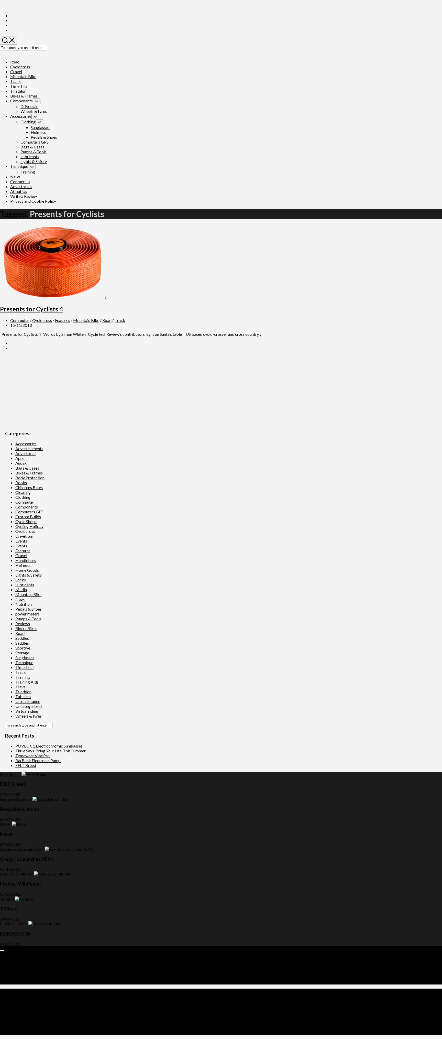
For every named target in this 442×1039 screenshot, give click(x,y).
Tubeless (23, 696)
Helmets (38, 132)
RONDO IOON (14, 923)
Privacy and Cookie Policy (33, 201)
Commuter (19, 320)
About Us (18, 191)
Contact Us (20, 181)
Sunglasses (40, 127)
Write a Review (23, 196)
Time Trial (19, 86)
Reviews (22, 623)
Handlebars (25, 560)
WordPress (32, 1008)
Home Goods (27, 570)
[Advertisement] (158, 390)
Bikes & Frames (24, 95)
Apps (20, 458)
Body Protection (30, 477)
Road (14, 61)
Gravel (16, 71)
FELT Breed (25, 765)
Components (21, 100)
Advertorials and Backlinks (34, 957)
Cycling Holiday (29, 526)
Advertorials (21, 186)
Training (27, 171)
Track (15, 81)
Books (21, 482)
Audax (21, 463)
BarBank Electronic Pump (38, 760)
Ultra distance (27, 701)
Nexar (5, 823)
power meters (27, 613)
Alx (65, 1008)
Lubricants (29, 156)
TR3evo (7, 898)
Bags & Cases (32, 146)
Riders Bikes (26, 628)
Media (21, 589)
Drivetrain (29, 106)
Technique (19, 166)
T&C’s (15, 982)
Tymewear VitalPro (32, 755)
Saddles (22, 638)
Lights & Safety (33, 161)
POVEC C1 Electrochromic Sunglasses (49, 745)
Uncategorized (28, 706)
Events (21, 540)
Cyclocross (20, 66)
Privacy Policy (22, 977)
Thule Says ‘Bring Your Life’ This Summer (50, 750)
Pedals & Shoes (44, 137)
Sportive (22, 647)
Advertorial (25, 453)
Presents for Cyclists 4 (31, 309)
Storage (22, 652)
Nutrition (23, 604)
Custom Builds (28, 516)
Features (62, 320)
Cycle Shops (26, 521)
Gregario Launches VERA (22, 849)
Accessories (20, 116)
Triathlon (18, 91)
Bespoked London (16, 799)
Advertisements (29, 448)
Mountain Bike (23, 76)
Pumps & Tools (33, 151)
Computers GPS (34, 141)
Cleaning (23, 492)
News (15, 176)
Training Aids (27, 681)
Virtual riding (26, 711)
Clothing (28, 121)
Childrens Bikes (29, 487)
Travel (21, 686)
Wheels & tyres (33, 111)
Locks (20, 579)
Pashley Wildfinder (16, 873)
